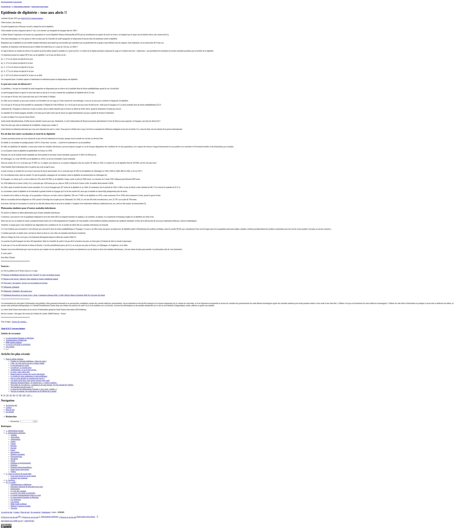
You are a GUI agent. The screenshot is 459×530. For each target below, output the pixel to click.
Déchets (14, 446)
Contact (9, 408)
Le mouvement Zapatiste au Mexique (20, 338)
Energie (13, 448)
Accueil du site (6, 7)
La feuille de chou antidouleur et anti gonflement (29, 376)
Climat (13, 444)
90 (20, 395)
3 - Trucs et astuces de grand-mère (18, 474)
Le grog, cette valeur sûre (20, 372)
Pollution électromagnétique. (21, 467)
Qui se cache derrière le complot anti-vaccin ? (28, 378)
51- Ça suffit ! (11, 482)
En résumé (10, 412)
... (31, 395)
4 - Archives (10, 480)
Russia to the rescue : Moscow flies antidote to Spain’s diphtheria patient (31, 279)
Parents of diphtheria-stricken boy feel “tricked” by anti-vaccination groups (32, 275)
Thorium (14, 508)
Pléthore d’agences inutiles (21, 506)
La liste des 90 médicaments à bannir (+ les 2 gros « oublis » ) (34, 389)
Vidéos (13, 472)
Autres (13, 441)
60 (14, 395)
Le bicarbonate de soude (20, 365)
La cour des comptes (18, 491)
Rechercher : (15, 421)
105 (24, 395)
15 (4, 395)
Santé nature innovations (39, 7)
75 (17, 395)
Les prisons (10, 347)
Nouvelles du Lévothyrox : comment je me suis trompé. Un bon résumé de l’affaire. (42, 385)
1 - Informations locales (14, 431)
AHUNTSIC (29, 521)
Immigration (15, 489)
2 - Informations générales (21, 7)
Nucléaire (14, 459)
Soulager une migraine (19, 478)
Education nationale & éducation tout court (27, 487)
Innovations (15, 452)
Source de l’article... (19, 322)
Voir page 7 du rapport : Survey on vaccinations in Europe (25, 283)
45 (11, 395)
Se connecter (35, 512)
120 (28, 395)
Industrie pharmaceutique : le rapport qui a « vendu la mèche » (34, 383)
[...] (7, 349)
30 (7, 395)
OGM (13, 461)
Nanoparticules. (16, 457)
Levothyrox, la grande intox (21, 368)
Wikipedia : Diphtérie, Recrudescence (18, 291)
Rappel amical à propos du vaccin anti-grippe (28, 374)
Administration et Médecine (16, 340)
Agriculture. (15, 437)
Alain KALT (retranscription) (32, 18)
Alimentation (15, 439)
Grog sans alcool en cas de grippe (23, 476)
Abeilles (14, 435)
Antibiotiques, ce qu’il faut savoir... (24, 370)
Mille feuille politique (14, 342)
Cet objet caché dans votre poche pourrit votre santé (30, 381)
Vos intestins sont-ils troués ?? (22, 387)
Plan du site (10, 410)
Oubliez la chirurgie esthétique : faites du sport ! (28, 361)
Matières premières (18, 454)
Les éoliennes (16, 500)
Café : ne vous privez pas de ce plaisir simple (27, 363)
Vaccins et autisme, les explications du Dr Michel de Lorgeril (33, 391)
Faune (13, 450)
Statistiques (46, 512)
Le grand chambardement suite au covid (26, 495)
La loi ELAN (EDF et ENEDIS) (18, 345)
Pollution (14, 465)
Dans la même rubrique (14, 359)
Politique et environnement (21, 463)
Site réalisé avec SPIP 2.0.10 (11, 521)
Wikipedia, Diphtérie (11, 287)
